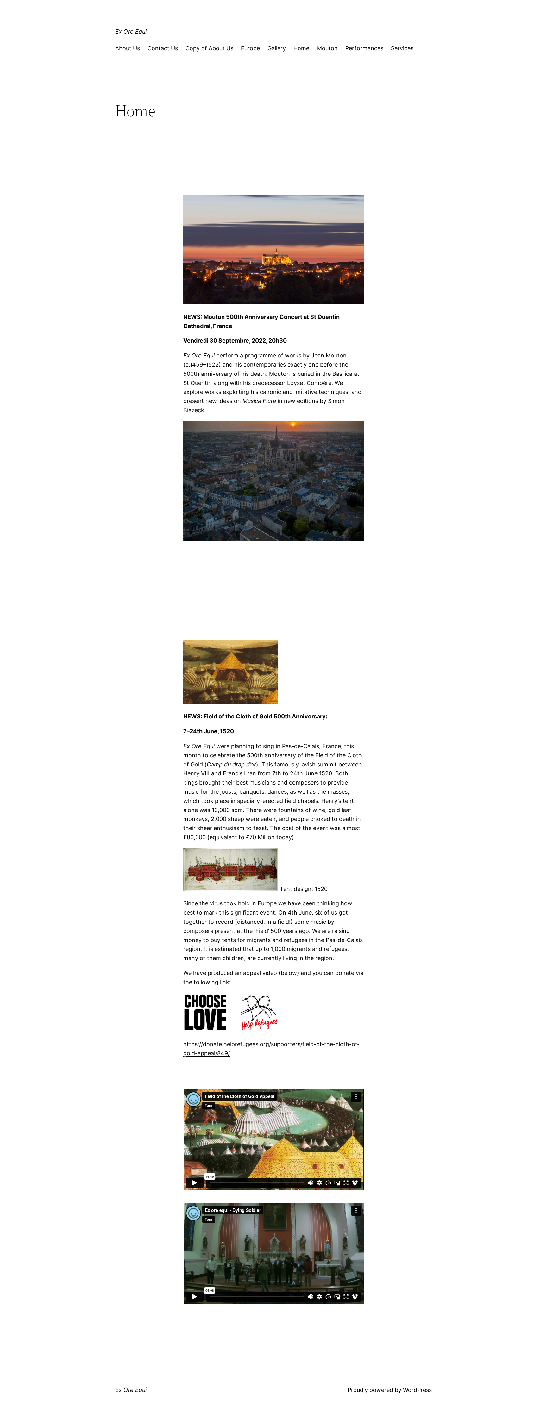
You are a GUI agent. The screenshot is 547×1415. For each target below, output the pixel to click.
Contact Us (163, 48)
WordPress (417, 1390)
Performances (364, 48)
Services (402, 48)
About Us (127, 48)
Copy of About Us (209, 48)
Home (301, 48)
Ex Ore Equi (131, 31)
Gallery (276, 48)
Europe (250, 48)
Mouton (327, 48)
